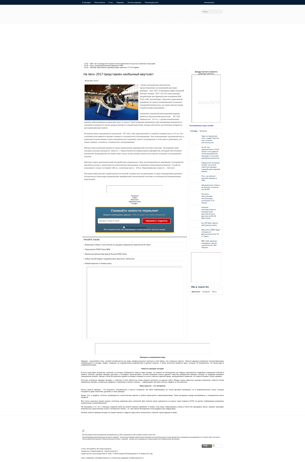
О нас (110, 2)
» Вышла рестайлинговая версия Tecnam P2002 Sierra (105, 254)
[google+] (189, 11)
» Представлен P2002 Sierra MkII (97, 249)
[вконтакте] (183, 11)
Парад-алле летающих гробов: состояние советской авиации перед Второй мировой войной (210, 167)
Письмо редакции (134, 2)
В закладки (86, 2)
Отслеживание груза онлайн (201, 125)
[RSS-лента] (194, 11)
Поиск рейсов (99, 2)
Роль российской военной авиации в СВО (209, 178)
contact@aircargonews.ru (102, 458)
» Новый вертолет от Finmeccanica (98, 263)
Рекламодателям (151, 2)
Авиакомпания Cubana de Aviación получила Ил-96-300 (210, 187)
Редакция (120, 2)
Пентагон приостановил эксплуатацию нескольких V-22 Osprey (207, 198)
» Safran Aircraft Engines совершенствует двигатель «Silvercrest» (109, 258)
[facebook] (178, 11)
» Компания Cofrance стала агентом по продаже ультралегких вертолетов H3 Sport (117, 244)
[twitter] (173, 11)
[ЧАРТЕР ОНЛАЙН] (217, 447)
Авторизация (209, 2)
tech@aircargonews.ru (136, 458)
